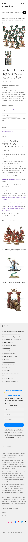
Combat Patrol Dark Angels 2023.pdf (11, 109)
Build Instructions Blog (9, 362)
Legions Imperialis (8, 342)
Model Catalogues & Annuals (10, 356)
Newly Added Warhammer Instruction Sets (14, 331)
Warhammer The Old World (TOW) (12, 334)
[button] (2, 23)
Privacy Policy (7, 370)
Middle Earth (7, 348)
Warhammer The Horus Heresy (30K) (12, 339)
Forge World (7, 350)
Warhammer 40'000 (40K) (12, 18)
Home (4, 18)
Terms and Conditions (9, 364)
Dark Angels (6, 118)
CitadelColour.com (8, 378)
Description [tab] (4, 127)
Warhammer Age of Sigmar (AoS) (12, 337)
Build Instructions (7, 5)
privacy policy (11, 437)
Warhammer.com (8, 376)
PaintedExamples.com (15, 206)
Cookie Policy (7, 367)
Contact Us (6, 359)
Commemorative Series (9, 353)
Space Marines (13, 118)
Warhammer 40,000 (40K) (10, 345)
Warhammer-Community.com (11, 381)
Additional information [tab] (7, 131)
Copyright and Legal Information (12, 373)
